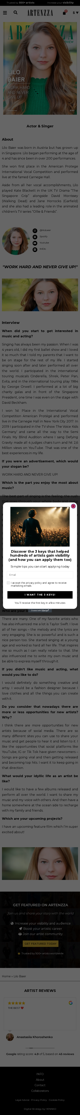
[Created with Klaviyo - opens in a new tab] (40, 611)
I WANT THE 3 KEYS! (40, 594)
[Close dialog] (73, 506)
